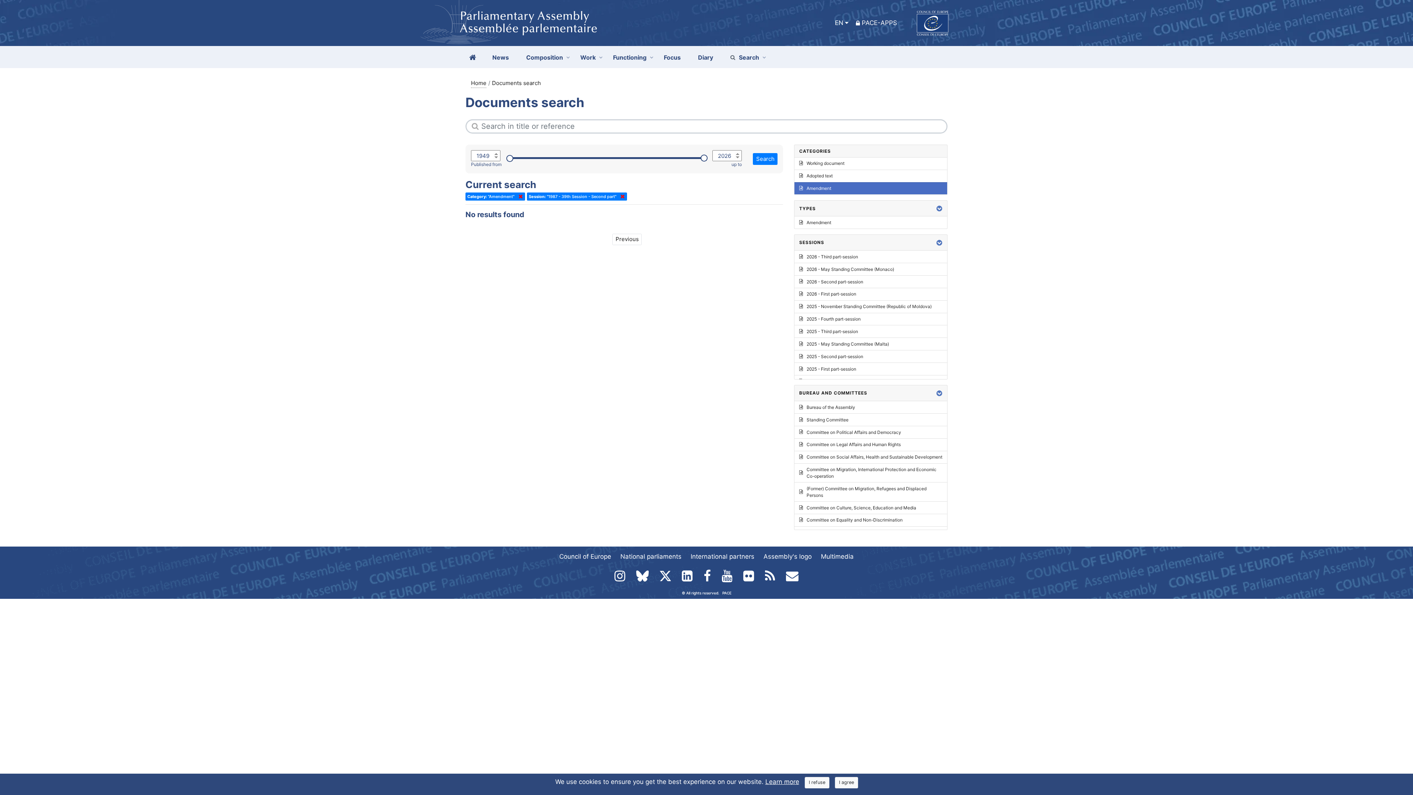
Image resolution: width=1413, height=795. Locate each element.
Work (588, 57)
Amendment (819, 188)
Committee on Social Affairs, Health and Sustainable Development (874, 457)
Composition (544, 57)
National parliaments (650, 556)
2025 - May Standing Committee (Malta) (848, 344)
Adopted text (820, 176)
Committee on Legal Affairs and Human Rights (854, 444)
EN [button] (839, 22)
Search (749, 57)
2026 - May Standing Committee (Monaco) (850, 269)
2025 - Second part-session (835, 356)
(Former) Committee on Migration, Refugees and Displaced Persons (867, 492)
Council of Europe (585, 556)
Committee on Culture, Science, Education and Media (861, 507)
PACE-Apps (879, 22)
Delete (519, 196)
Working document (825, 163)
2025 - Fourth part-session (834, 319)
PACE (727, 593)
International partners (722, 556)
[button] (939, 208)
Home (478, 83)
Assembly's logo (788, 556)
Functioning (630, 57)
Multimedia (837, 556)
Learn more (782, 781)
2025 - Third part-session (832, 331)
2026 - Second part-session (835, 282)
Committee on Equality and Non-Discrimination (855, 520)
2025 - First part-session (831, 369)
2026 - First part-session (831, 294)
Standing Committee (828, 420)
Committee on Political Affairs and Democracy (854, 432)
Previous (627, 239)
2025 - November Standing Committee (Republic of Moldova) (869, 306)
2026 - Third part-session (832, 256)
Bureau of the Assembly (831, 407)
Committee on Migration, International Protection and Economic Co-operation (871, 473)
